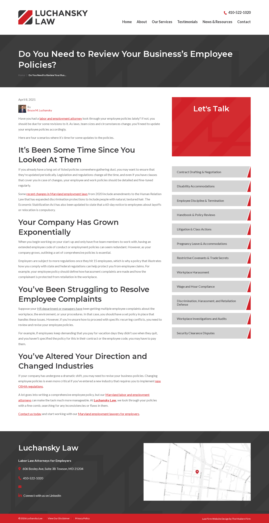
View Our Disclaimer (59, 518)
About (142, 22)
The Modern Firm (241, 518)
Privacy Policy (82, 518)
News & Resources (217, 22)
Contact (244, 22)
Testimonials (187, 22)
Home (127, 22)
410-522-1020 (239, 12)
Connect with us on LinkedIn (42, 495)
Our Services (162, 22)
